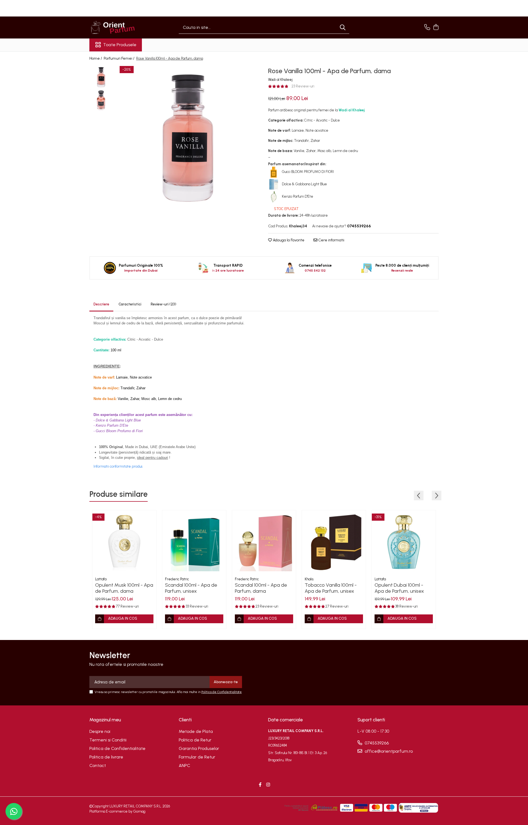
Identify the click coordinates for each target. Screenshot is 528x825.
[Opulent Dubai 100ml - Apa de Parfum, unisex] (404, 542)
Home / (96, 58)
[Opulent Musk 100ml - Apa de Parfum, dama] (124, 542)
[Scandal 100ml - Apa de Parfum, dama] (264, 542)
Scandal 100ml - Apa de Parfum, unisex (191, 588)
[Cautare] (342, 27)
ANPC (184, 765)
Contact (97, 765)
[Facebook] (260, 785)
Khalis (309, 579)
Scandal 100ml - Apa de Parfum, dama (261, 588)
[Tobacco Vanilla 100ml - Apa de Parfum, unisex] (334, 542)
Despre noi (99, 731)
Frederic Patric (177, 579)
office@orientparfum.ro (388, 751)
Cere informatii (330, 240)
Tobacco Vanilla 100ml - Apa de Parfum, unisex (331, 588)
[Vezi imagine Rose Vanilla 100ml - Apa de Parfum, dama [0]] (101, 77)
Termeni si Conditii (108, 740)
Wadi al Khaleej (280, 80)
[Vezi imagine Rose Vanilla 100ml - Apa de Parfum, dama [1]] (101, 100)
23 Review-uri (303, 86)
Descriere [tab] (101, 304)
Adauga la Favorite (288, 240)
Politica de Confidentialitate (221, 692)
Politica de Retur (195, 740)
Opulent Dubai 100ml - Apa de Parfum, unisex (399, 588)
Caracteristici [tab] (130, 304)
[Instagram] (268, 785)
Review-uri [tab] (163, 304)
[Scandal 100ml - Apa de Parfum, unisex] (194, 542)
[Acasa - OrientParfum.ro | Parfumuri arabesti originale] (116, 27)
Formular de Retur (197, 757)
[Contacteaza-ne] (427, 27)
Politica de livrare (106, 757)
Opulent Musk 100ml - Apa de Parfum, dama (124, 588)
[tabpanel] (188, 137)
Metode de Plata (196, 731)
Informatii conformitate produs (118, 466)
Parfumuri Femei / (119, 58)
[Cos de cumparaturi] (436, 27)
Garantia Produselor (199, 748)
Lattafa (100, 579)
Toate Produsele (119, 44)
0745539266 (376, 743)
